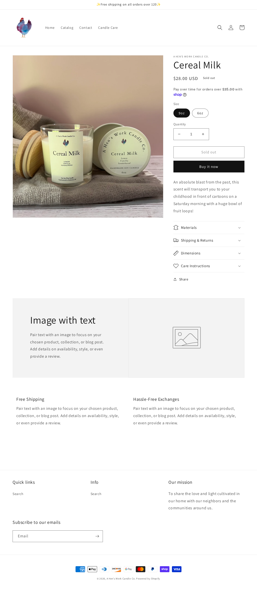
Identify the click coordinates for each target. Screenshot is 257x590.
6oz (200, 113)
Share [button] (183, 279)
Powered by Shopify (148, 578)
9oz (182, 113)
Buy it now (208, 166)
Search (18, 493)
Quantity (179, 124)
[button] (219, 27)
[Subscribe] (97, 536)
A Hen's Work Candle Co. (121, 578)
